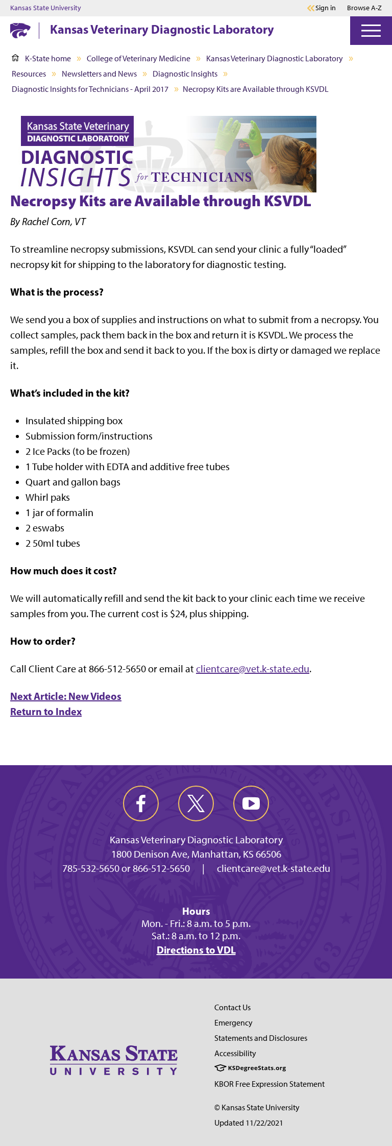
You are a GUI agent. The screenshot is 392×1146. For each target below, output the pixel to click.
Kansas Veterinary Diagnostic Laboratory (162, 29)
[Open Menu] (371, 30)
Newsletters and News (99, 74)
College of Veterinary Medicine (138, 58)
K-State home (48, 58)
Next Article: (65, 696)
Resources (29, 74)
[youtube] (251, 803)
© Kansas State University (257, 1107)
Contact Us (232, 1007)
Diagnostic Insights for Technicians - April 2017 (90, 89)
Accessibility (235, 1053)
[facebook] (141, 803)
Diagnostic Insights (185, 74)
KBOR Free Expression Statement (269, 1084)
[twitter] (196, 803)
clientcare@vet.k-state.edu (252, 669)
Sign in (325, 8)
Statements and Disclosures (260, 1038)
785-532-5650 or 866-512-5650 (126, 868)
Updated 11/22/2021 (248, 1123)
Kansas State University (45, 8)
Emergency (233, 1023)
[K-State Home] (20, 30)
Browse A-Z (364, 8)
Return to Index (46, 711)
